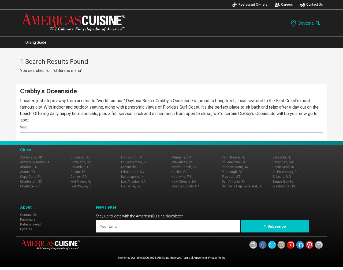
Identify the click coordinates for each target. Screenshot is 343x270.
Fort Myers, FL (80, 181)
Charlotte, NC (30, 186)
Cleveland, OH (80, 162)
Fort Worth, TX (131, 157)
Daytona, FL (309, 23)
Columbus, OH (81, 167)
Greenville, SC (131, 167)
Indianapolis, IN (132, 177)
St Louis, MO (282, 177)
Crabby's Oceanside (48, 91)
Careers (287, 4)
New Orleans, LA (184, 181)
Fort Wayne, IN (81, 186)
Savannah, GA (283, 162)
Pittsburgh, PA (232, 172)
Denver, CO (78, 177)
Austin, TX (27, 172)
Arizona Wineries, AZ (35, 162)
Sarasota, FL (282, 157)
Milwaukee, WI (182, 162)
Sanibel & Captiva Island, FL (242, 186)
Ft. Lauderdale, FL (134, 162)
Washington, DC (284, 186)
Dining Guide (35, 42)
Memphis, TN (181, 157)
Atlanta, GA (28, 167)
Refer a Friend (30, 224)
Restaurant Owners (252, 4)
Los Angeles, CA (133, 181)
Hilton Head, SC (132, 172)
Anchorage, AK (31, 157)
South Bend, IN (283, 167)
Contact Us (314, 4)
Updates (26, 229)
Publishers (28, 219)
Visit (23, 127)
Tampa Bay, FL (283, 181)
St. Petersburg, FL (285, 172)
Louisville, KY (130, 186)
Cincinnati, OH (81, 157)
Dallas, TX (77, 172)
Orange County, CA (185, 186)
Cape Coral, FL (30, 177)
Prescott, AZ (231, 177)
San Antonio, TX (233, 181)
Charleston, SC (31, 181)
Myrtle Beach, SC (184, 167)
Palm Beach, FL (233, 157)
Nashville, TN (181, 177)
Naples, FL (179, 172)
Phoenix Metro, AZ (235, 167)
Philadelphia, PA (233, 162)
